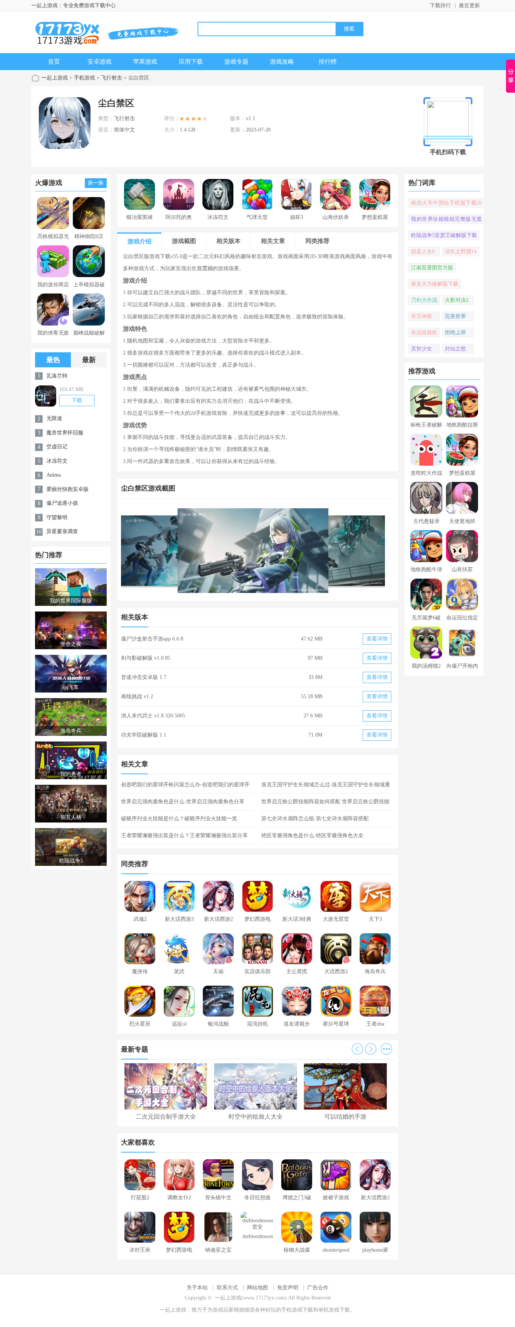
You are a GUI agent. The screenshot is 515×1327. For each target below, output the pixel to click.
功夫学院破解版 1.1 (143, 735)
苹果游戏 (145, 61)
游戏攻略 (282, 61)
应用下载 (191, 61)
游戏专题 (236, 61)
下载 (77, 400)
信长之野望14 (461, 251)
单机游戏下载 (334, 1310)
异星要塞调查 (62, 531)
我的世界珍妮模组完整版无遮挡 (446, 220)
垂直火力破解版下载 (434, 284)
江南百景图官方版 (432, 268)
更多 (386, 1049)
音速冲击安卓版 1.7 (143, 677)
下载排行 (440, 5)
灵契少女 (421, 349)
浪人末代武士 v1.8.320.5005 (153, 716)
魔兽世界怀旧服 (64, 433)
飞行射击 (111, 78)
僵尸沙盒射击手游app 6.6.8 (152, 639)
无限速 (54, 418)
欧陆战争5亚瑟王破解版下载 (444, 235)
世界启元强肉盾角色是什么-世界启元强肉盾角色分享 (182, 801)
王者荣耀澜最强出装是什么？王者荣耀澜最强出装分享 (184, 835)
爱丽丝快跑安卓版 (67, 489)
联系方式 (227, 1287)
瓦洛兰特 (56, 376)
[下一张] (326, 550)
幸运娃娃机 (424, 332)
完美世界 (455, 316)
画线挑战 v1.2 (137, 696)
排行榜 (328, 61)
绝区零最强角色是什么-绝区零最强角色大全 (312, 835)
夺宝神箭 (421, 316)
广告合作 (317, 1287)
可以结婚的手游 (345, 1116)
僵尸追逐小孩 (62, 503)
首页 (54, 61)
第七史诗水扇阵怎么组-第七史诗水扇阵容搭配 (315, 818)
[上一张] (189, 550)
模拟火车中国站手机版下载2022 (446, 204)
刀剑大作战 (424, 300)
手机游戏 (84, 78)
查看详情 (377, 639)
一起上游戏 (54, 78)
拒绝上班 (455, 332)
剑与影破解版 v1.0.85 (145, 658)
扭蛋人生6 (423, 251)
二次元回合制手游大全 (166, 1116)
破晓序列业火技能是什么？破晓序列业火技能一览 (179, 818)
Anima (53, 475)
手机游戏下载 (297, 1310)
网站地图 (257, 1287)
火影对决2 (457, 300)
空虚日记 (56, 446)
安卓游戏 (99, 61)
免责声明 (287, 1287)
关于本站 (197, 1287)
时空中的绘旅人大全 (255, 1116)
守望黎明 (56, 517)
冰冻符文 (56, 461)
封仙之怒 (455, 349)
